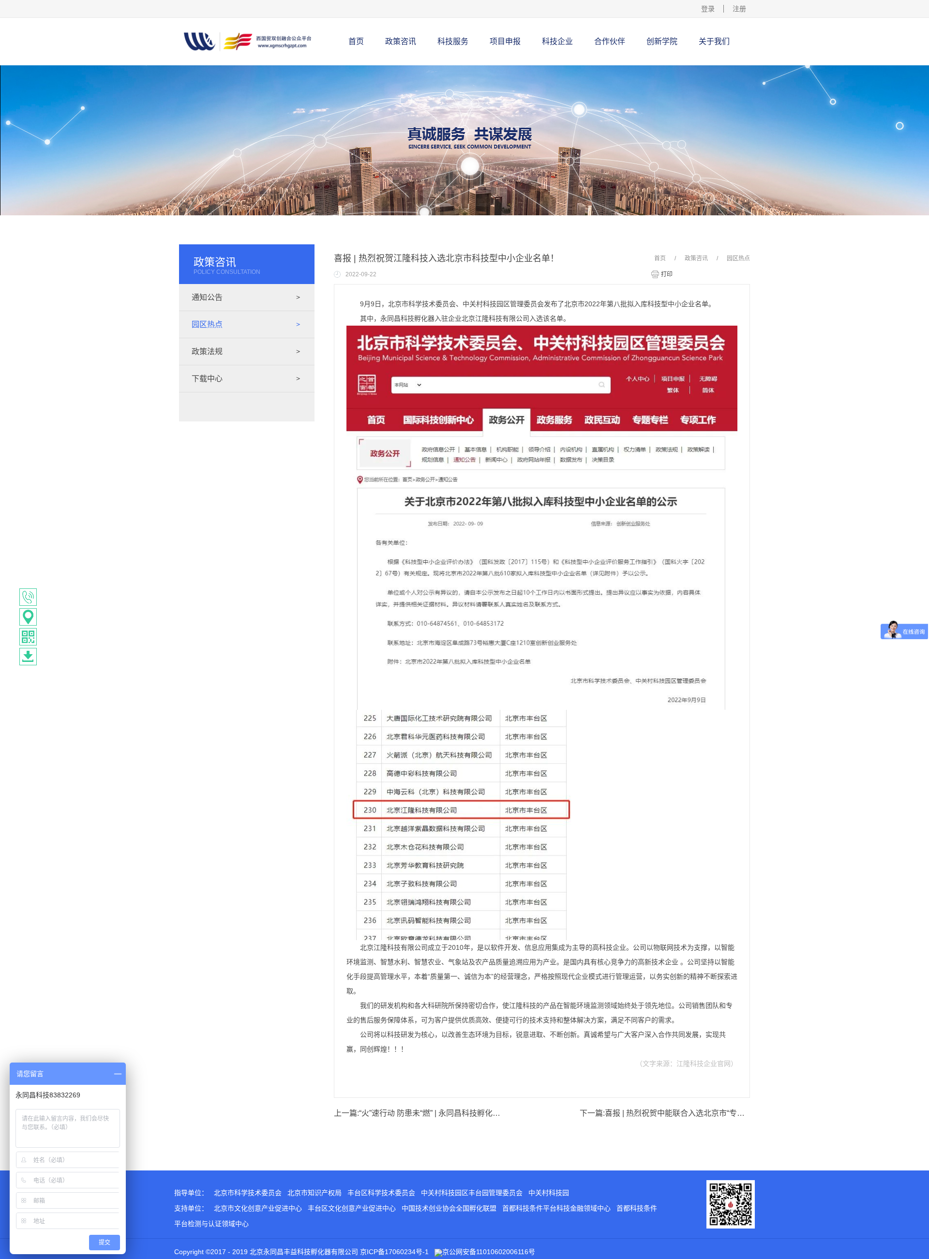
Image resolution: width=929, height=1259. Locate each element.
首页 (356, 41)
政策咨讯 (696, 258)
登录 (708, 9)
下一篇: (665, 1113)
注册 (739, 9)
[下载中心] (28, 656)
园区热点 (738, 258)
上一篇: (419, 1113)
